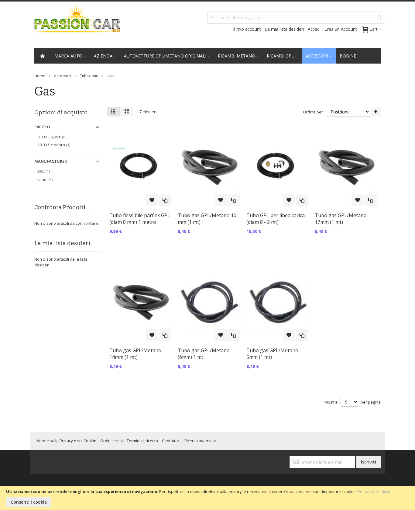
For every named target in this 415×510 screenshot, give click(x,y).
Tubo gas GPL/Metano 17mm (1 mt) (341, 218)
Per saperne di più (375, 491)
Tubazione (89, 75)
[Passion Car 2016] (75, 23)
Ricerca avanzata (200, 440)
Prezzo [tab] (42, 127)
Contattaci (171, 440)
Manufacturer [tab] (50, 161)
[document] (207, 498)
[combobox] (296, 18)
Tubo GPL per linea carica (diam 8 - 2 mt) (275, 218)
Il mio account (247, 29)
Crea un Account (340, 29)
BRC (50, 171)
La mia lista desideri (284, 29)
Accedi (314, 29)
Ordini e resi (111, 440)
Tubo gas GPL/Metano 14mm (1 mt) (135, 353)
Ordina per (313, 112)
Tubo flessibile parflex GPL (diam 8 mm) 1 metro (139, 218)
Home (39, 75)
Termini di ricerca (142, 440)
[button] (152, 200)
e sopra (60, 144)
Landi (50, 179)
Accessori (62, 75)
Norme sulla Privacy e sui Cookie (66, 440)
